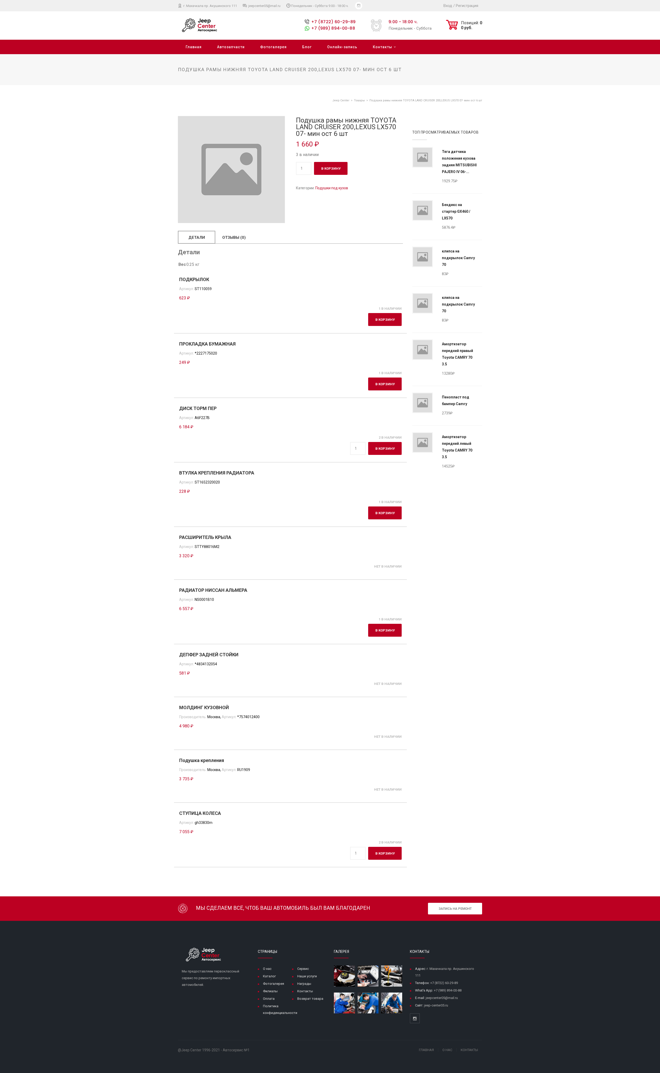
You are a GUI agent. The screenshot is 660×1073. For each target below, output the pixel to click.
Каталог (269, 976)
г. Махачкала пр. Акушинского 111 (210, 6)
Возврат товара (310, 999)
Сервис (303, 969)
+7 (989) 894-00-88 (333, 28)
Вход (447, 5)
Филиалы (270, 991)
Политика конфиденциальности (280, 1009)
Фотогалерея (273, 47)
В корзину (331, 168)
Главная (194, 47)
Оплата (269, 999)
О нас (267, 969)
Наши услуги (307, 976)
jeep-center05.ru (436, 1005)
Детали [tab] (196, 237)
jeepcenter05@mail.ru (264, 6)
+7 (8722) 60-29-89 (333, 22)
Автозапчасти (231, 47)
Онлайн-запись (342, 47)
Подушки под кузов (331, 188)
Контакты (382, 47)
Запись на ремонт (455, 909)
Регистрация (467, 5)
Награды (304, 984)
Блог (307, 47)
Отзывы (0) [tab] (234, 237)
